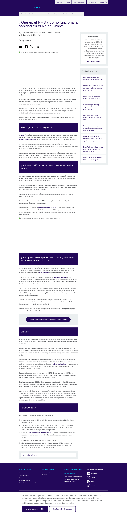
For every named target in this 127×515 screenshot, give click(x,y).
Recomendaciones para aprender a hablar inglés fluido (93, 78)
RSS (92, 481)
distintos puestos (60, 277)
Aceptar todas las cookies (35, 509)
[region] (63, 503)
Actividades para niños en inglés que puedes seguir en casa (92, 118)
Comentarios (22, 478)
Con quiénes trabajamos (71, 479)
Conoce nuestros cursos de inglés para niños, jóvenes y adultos (48, 319)
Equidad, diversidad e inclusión (28, 483)
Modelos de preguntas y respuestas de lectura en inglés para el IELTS (93, 107)
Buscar (107, 2)
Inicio (21, 14)
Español (59, 2)
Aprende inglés (29, 13)
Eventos (65, 13)
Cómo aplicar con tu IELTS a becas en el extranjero (92, 159)
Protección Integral (24, 480)
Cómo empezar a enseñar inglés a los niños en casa (91, 97)
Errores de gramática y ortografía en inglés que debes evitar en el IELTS (93, 128)
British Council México (24, 7)
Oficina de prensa (24, 475)
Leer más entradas (30, 455)
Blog (68, 2)
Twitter (93, 477)
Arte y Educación (77, 13)
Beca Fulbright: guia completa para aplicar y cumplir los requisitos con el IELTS (93, 149)
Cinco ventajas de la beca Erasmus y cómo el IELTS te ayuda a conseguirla (92, 139)
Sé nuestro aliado (69, 473)
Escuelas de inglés (79, 2)
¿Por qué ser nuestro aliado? (73, 476)
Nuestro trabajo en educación (73, 469)
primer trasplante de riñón (47, 208)
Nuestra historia (23, 473)
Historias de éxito (69, 481)
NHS (22, 135)
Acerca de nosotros (25, 469)
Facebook (94, 473)
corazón (47, 210)
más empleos (44, 272)
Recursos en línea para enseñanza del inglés (52, 473)
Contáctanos (92, 2)
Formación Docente (48, 469)
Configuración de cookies (62, 509)
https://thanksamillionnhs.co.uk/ (40, 433)
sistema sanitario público (28, 139)
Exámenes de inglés (44, 13)
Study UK (56, 13)
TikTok (93, 485)
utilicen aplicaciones (60, 364)
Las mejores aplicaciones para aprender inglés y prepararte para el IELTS (93, 88)
